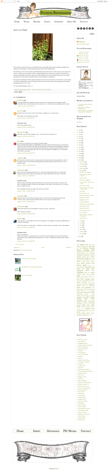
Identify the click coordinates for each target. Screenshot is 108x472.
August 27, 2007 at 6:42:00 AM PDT (26, 153)
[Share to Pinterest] (21, 92)
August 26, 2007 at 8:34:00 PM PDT (26, 127)
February (82, 231)
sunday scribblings (46, 89)
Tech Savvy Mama (82, 401)
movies (78, 284)
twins (78, 312)
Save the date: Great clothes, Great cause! (86, 188)
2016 (80, 140)
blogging (91, 248)
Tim (77, 308)
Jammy (79, 274)
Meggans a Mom (82, 377)
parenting (91, 284)
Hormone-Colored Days (83, 360)
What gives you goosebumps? (86, 204)
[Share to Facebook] (20, 92)
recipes (92, 292)
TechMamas (81, 403)
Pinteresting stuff (90, 289)
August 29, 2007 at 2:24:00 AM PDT (26, 241)
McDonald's (79, 280)
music (82, 284)
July (81, 220)
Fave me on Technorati (84, 62)
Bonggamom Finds (81, 251)
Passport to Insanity (84, 185)
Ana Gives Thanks (82, 339)
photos (88, 287)
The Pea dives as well (84, 210)
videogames (79, 313)
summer (79, 302)
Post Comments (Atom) (26, 250)
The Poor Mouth (82, 406)
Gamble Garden (90, 265)
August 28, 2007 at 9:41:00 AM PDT (26, 213)
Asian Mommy (81, 341)
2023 (80, 130)
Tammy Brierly (21, 206)
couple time (86, 256)
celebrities (92, 253)
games (78, 267)
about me (84, 245)
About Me (71, 21)
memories (92, 280)
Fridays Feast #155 (84, 208)
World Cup (90, 315)
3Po (78, 245)
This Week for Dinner (83, 410)
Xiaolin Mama (81, 419)
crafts (78, 258)
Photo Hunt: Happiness (85, 180)
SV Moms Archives (86, 303)
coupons (92, 256)
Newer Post (17, 247)
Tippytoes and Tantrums (84, 414)
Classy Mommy (82, 352)
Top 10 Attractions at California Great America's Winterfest (85, 111)
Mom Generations (82, 380)
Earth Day (81, 259)
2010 (80, 153)
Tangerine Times (82, 399)
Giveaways (58, 21)
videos (84, 313)
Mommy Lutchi (21, 132)
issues (92, 272)
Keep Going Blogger (88, 274)
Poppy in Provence (82, 390)
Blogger (57, 468)
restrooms (86, 294)
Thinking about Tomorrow (84, 408)
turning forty (85, 310)
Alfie (90, 245)
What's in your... (90, 313)
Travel (26, 21)
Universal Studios (90, 312)
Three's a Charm (82, 412)
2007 (80, 160)
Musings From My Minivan (84, 382)
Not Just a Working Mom (84, 388)
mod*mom (80, 378)
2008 (80, 157)
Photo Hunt (80, 287)
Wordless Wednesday (82, 315)
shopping (79, 297)
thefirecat (19, 218)
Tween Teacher (81, 416)
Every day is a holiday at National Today (84, 108)
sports (85, 300)
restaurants (79, 294)
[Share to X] (18, 92)
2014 (80, 145)
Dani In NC (20, 111)
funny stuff (81, 265)
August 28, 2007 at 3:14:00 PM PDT (26, 227)
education (86, 259)
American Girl (84, 246)
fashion (92, 261)
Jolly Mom (80, 367)
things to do (80, 306)
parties (79, 285)
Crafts (47, 21)
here (31, 86)
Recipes (36, 21)
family (78, 261)
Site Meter (79, 122)
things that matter (88, 305)
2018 (80, 136)
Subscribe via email (83, 53)
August (82, 170)
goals (83, 268)
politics (78, 290)
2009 (80, 155)
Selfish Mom (81, 393)
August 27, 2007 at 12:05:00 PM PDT (26, 165)
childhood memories (83, 255)
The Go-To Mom (82, 404)
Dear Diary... (82, 191)
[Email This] (15, 92)
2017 (80, 138)
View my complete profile (83, 44)
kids (78, 276)
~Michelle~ (20, 158)
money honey (91, 282)
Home (16, 21)
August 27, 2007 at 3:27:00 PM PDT (26, 175)
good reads (90, 268)
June (81, 223)
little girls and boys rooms (88, 277)
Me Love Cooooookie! (27, 275)
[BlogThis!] (16, 92)
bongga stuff (88, 250)
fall (93, 259)
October (82, 166)
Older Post (68, 247)
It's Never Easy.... (82, 365)
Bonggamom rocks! (84, 199)
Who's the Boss (82, 418)
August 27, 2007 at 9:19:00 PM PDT (26, 201)
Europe (91, 259)
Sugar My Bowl (82, 397)
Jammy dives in (83, 218)
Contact (84, 21)
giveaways (88, 267)
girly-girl (82, 267)
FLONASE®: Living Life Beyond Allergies (32, 267)
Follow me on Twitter (83, 58)
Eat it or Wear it (83, 212)
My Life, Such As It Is (83, 384)
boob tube (89, 251)
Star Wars (91, 300)
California (87, 253)
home (85, 272)
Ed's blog (80, 356)
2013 (80, 147)
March (81, 229)
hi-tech (92, 270)
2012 (80, 149)
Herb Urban (20, 100)
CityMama (80, 350)
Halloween (80, 270)
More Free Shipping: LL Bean (86, 195)
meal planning (86, 280)
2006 (80, 236)
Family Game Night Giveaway (29, 258)
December (82, 162)
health (87, 270)
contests (79, 256)
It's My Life (81, 363)
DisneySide (91, 258)
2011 (80, 151)
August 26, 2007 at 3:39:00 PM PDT (26, 106)
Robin (18, 141)
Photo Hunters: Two (84, 193)
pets (87, 285)
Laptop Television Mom (83, 369)
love (78, 279)
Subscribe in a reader (84, 52)
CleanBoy (92, 255)
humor (89, 272)
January (82, 233)
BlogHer (79, 250)
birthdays (85, 248)
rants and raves (85, 292)
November (82, 164)
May (81, 225)
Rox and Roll (81, 391)
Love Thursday (85, 279)
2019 (80, 134)
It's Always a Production (84, 362)
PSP (82, 290)
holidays (80, 272)
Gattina (80, 358)
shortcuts (84, 297)
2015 (80, 143)
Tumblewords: (21, 170)
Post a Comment (20, 244)
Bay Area (92, 246)
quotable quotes (87, 290)
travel (87, 308)
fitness (78, 263)
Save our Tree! (83, 178)
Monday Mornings (82, 282)
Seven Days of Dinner (88, 295)
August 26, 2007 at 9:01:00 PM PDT (26, 136)
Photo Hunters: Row (84, 206)
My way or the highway (85, 172)
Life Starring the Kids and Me (85, 371)
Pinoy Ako (83, 289)
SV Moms (79, 303)
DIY (78, 259)
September (83, 168)
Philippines (91, 285)
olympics (86, 284)
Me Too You (81, 375)
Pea (83, 285)
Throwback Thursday (90, 306)
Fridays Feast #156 (84, 197)
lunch (92, 279)
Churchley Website (82, 349)
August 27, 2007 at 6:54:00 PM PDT (26, 191)
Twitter (83, 312)
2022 (80, 132)
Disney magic (84, 258)
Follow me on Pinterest (84, 60)
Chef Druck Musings (83, 347)
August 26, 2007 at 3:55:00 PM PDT (26, 118)
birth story (79, 248)
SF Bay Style (81, 395)
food (83, 263)
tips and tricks (82, 308)
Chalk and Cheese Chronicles (85, 345)
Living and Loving (82, 373)
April (81, 227)
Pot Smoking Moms (84, 202)
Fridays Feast (90, 263)
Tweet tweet (91, 310)
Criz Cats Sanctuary (83, 354)
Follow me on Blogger (84, 56)
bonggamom (20, 196)
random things (38, 89)
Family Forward (86, 261)
